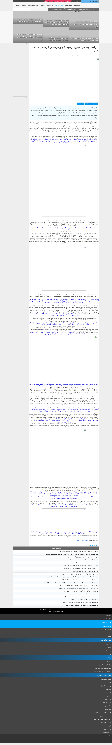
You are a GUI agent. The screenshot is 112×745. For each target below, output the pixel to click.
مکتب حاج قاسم (107, 732)
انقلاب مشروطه (107, 706)
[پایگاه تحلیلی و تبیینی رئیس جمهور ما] (20, 69)
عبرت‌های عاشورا (106, 729)
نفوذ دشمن (80, 103)
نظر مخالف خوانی (106, 702)
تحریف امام (108, 692)
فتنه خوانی (108, 696)
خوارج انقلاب (108, 699)
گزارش (109, 636)
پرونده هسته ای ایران (105, 686)
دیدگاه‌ (109, 657)
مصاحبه (109, 633)
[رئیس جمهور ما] (90, 1)
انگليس (95, 103)
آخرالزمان (68, 1)
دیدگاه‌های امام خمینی (105, 661)
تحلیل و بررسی (105, 622)
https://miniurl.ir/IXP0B (83, 540)
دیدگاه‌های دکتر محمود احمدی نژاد (102, 671)
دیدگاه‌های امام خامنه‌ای (105, 665)
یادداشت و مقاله (107, 626)
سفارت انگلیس (88, 103)
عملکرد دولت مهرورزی (105, 716)
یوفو (46, 1)
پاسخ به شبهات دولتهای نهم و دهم (102, 719)
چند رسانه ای (106, 640)
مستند (51, 1)
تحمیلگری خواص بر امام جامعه (103, 712)
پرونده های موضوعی (103, 675)
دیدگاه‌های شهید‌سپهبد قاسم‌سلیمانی (102, 668)
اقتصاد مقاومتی (107, 682)
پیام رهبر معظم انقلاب (105, 722)
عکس (109, 647)
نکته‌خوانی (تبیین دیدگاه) (105, 629)
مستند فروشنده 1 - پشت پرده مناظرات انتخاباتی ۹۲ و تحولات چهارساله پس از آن (29, 36)
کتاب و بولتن (108, 650)
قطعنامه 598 (108, 709)
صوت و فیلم (108, 644)
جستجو (109, 735)
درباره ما (57, 611)
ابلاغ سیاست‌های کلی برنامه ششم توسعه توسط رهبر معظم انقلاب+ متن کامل (85, 24)
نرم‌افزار (109, 654)
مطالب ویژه (108, 618)
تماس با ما (51, 611)
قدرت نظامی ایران (59, 1)
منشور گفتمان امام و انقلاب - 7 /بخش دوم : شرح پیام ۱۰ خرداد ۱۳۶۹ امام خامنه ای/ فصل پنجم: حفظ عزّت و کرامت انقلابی (57, 22)
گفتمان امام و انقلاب (106, 679)
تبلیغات (61, 611)
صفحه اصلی (108, 615)
